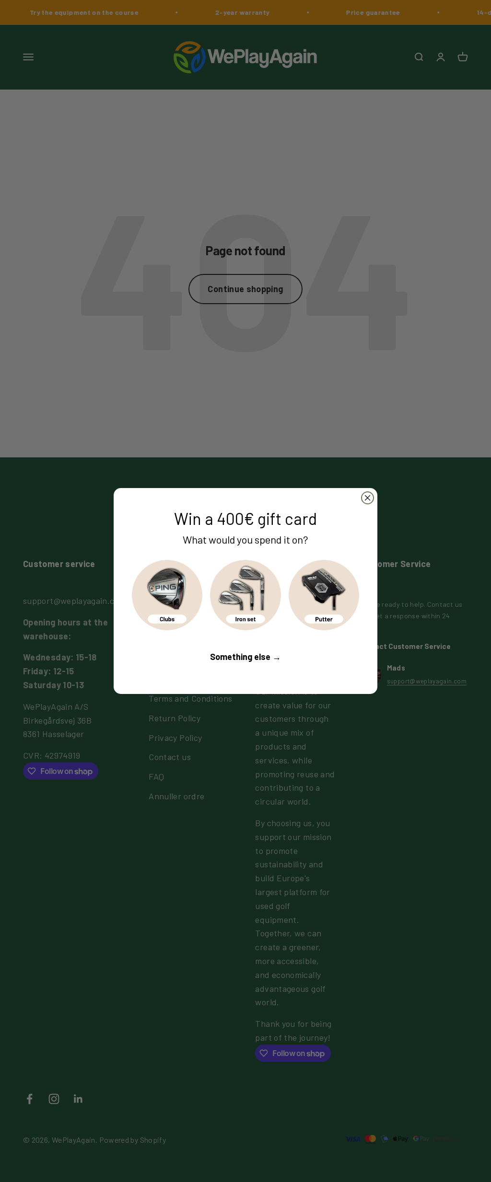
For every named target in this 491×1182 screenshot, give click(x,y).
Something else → (245, 656)
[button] (167, 595)
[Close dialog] (368, 498)
